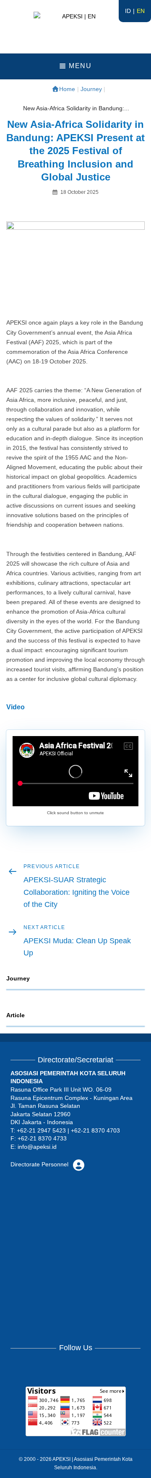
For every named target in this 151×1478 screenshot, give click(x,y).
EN (141, 11)
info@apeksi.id (37, 1146)
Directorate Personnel (40, 1164)
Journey (91, 89)
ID (128, 11)
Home (67, 89)
